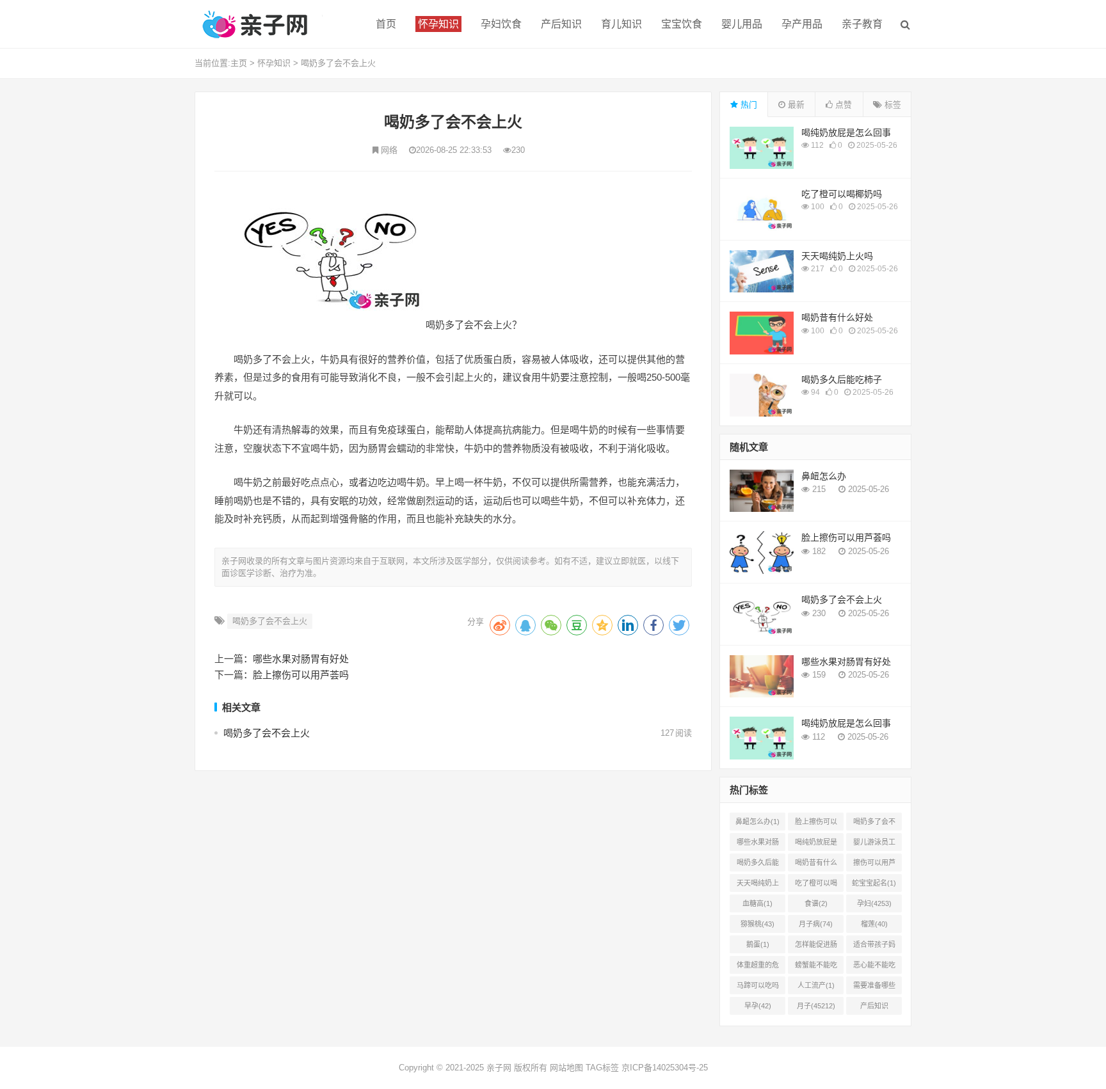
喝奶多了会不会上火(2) (874, 824)
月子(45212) (816, 1006)
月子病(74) (816, 924)
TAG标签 (602, 1067)
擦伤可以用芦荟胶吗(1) (874, 865)
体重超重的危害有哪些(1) (758, 967)
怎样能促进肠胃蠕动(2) (816, 947)
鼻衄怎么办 (823, 476)
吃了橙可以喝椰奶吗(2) (816, 885)
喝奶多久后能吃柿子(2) (758, 865)
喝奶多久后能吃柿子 (841, 379)
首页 (386, 24)
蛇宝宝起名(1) (874, 883)
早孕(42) (757, 1006)
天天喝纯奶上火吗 (837, 256)
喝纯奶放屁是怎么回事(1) (816, 844)
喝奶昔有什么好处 (837, 317)
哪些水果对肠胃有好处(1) (758, 844)
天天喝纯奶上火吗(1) (758, 885)
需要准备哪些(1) (874, 988)
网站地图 (566, 1067)
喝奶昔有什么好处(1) (816, 865)
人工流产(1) (816, 985)
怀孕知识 (274, 63)
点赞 (842, 104)
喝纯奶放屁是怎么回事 (846, 132)
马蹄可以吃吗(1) (758, 988)
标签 (891, 104)
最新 (795, 104)
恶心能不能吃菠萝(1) (874, 967)
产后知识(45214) (874, 1008)
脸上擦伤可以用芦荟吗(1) (816, 824)
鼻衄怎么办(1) (757, 821)
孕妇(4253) (874, 903)
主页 (238, 63)
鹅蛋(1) (757, 944)
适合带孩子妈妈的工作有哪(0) (874, 947)
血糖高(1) (757, 903)
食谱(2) (816, 903)
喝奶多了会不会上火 (338, 63)
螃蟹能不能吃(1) (816, 967)
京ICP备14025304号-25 (664, 1067)
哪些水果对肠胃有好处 (301, 658)
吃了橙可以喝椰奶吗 (841, 194)
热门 (747, 104)
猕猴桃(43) (757, 924)
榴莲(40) (874, 924)
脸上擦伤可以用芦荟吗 (301, 674)
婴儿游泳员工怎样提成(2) (874, 844)
